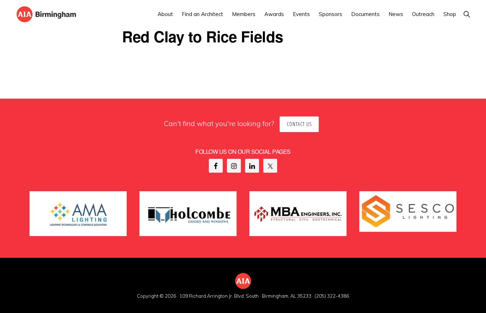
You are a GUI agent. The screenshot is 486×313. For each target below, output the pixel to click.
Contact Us (299, 124)
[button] (466, 14)
